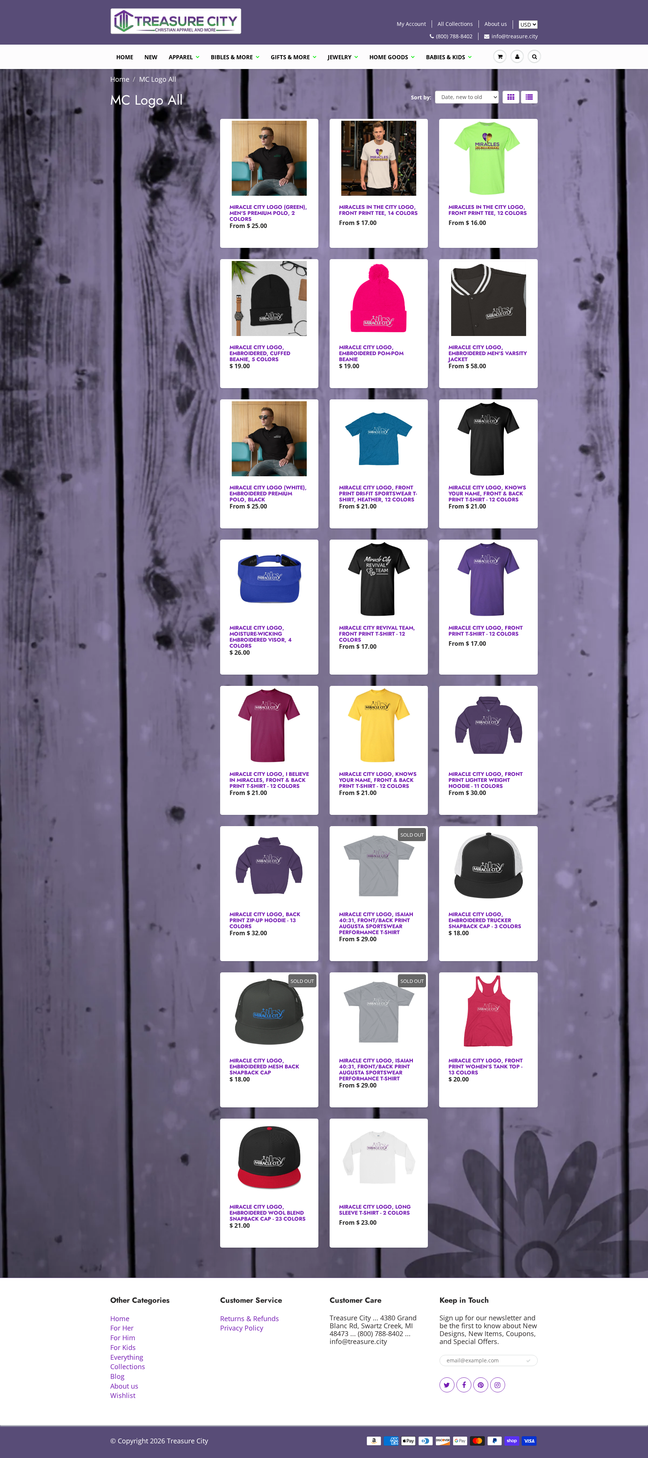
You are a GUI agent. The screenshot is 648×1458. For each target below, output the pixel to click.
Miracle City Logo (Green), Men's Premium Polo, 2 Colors (268, 213)
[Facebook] (463, 1384)
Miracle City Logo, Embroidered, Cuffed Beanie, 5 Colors (260, 353)
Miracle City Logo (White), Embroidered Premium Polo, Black (268, 493)
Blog (117, 1376)
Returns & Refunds (249, 1318)
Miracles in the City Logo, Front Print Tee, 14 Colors (378, 210)
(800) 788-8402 (454, 36)
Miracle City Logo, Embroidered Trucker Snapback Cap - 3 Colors (484, 920)
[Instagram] (497, 1384)
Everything (126, 1357)
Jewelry (339, 57)
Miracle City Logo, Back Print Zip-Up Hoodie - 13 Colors (265, 920)
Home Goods (388, 57)
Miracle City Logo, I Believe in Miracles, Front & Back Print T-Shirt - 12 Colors (269, 780)
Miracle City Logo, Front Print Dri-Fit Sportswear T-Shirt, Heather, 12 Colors (378, 493)
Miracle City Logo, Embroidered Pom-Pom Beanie (371, 353)
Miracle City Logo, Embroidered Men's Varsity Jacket (487, 353)
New (151, 57)
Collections (127, 1366)
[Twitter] (447, 1384)
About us (495, 23)
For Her (122, 1327)
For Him (122, 1337)
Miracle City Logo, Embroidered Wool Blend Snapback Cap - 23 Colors (268, 1212)
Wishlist (122, 1395)
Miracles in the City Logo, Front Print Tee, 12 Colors (487, 210)
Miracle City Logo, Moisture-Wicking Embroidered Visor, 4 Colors (261, 637)
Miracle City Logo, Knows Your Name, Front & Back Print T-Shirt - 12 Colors (487, 493)
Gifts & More (290, 57)
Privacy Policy (241, 1327)
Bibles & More (232, 57)
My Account (411, 23)
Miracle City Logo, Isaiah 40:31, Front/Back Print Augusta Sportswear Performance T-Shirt (376, 923)
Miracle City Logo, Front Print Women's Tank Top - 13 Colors (485, 1066)
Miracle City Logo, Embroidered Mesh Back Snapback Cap (264, 1066)
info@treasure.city (515, 36)
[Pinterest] (480, 1384)
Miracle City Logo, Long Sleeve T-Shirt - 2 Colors (375, 1209)
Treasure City (187, 1440)
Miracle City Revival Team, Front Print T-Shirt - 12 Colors (377, 634)
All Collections (455, 23)
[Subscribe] (528, 1361)
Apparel (181, 57)
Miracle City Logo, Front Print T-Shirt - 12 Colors (485, 631)
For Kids (123, 1347)
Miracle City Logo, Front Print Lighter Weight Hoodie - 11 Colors (485, 780)
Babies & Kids (445, 57)
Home (124, 57)
